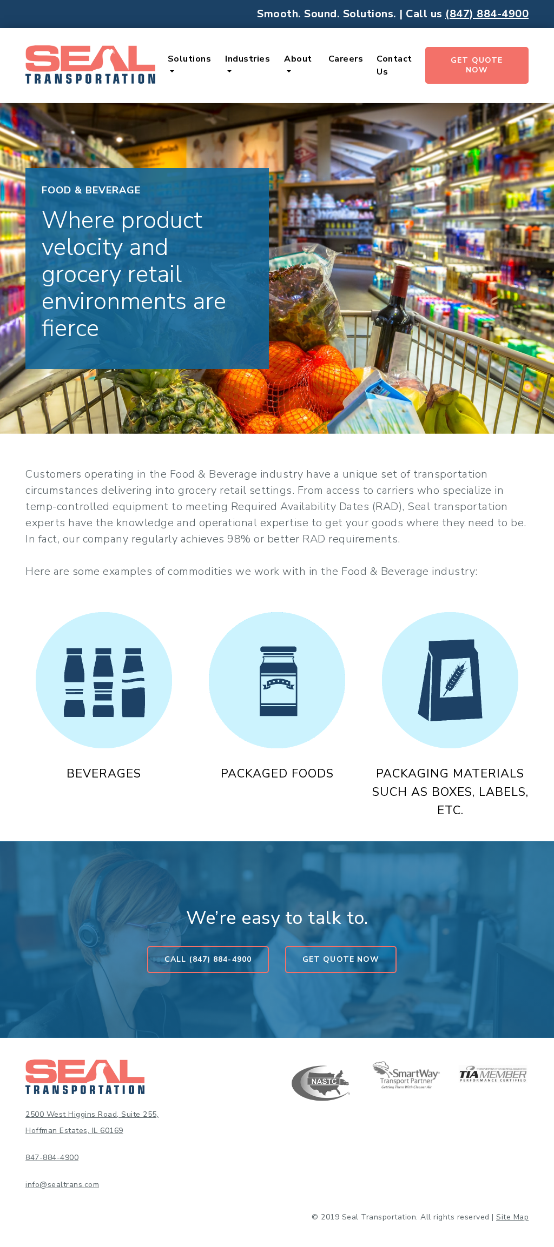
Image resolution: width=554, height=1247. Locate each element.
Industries (247, 59)
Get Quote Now (477, 65)
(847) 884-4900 (487, 14)
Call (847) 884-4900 (208, 959)
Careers (346, 59)
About (298, 59)
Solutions (190, 59)
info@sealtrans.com (62, 1184)
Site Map (512, 1217)
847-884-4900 (51, 1157)
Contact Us (394, 65)
